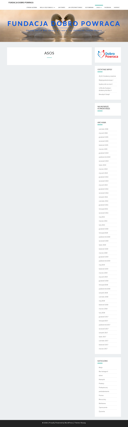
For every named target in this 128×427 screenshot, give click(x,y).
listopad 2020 (103, 233)
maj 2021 (102, 217)
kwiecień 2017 (103, 345)
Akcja (100, 367)
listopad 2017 (103, 321)
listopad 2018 (103, 285)
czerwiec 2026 (103, 129)
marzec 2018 (103, 309)
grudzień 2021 (103, 205)
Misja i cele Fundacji (46, 7)
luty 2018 (102, 313)
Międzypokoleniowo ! (106, 80)
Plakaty (101, 383)
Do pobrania (89, 7)
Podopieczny (103, 387)
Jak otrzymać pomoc (75, 7)
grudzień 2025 (103, 137)
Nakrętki (102, 379)
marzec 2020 (103, 253)
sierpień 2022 (103, 197)
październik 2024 (104, 157)
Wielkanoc (102, 403)
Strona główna (31, 7)
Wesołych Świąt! (104, 94)
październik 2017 (104, 325)
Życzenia (102, 411)
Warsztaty (102, 399)
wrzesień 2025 (103, 141)
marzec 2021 (103, 221)
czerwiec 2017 (103, 341)
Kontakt (117, 7)
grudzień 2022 (103, 189)
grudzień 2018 (103, 281)
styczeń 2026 (103, 133)
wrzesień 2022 (103, 193)
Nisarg (83, 423)
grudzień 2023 (103, 177)
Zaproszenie (103, 407)
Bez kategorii (103, 371)
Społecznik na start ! (106, 84)
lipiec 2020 (102, 245)
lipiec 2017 (102, 337)
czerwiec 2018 (103, 297)
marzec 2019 (103, 273)
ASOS (98, 7)
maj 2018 (102, 301)
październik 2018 (104, 289)
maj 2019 (102, 265)
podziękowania (104, 391)
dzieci (101, 375)
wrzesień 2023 (103, 181)
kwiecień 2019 (103, 269)
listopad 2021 (103, 209)
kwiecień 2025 (103, 145)
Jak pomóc (61, 7)
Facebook (107, 7)
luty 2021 (102, 225)
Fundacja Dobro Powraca (20, 2)
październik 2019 (104, 261)
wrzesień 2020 (103, 241)
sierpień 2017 (103, 333)
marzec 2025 (103, 149)
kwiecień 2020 (103, 249)
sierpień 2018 (103, 293)
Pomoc (101, 395)
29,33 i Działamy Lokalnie (107, 76)
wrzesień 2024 (103, 161)
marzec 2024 (103, 169)
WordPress (69, 423)
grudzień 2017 (103, 317)
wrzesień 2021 (103, 213)
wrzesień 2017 (103, 329)
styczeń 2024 (103, 173)
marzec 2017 (103, 349)
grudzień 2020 (103, 229)
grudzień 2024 (103, 153)
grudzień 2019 (103, 257)
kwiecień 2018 (103, 305)
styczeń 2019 (103, 277)
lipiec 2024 (102, 165)
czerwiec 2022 (103, 201)
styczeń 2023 (103, 185)
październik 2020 (104, 237)
